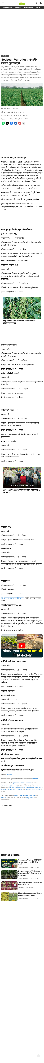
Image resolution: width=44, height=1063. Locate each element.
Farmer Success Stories (33, 789)
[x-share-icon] (7, 124)
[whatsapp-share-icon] (3, 124)
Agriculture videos (7, 785)
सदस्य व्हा (9, 774)
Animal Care (5, 789)
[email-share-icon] (19, 124)
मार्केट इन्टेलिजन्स (28, 7)
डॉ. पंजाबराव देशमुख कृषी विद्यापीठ (12, 598)
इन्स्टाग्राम (25, 795)
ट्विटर (20, 795)
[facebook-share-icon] (11, 124)
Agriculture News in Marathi (21, 783)
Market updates (28, 787)
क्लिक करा (35, 779)
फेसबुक (16, 795)
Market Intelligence (15, 787)
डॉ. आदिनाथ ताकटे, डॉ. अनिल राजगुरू (12, 112)
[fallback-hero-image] (9, 863)
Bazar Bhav (38, 787)
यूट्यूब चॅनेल (29, 797)
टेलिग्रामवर (32, 795)
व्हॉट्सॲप (3, 797)
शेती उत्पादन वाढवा (7, 7)
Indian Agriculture (7, 805)
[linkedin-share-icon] (15, 124)
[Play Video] (22, 645)
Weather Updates (16, 789)
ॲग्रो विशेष (18, 7)
